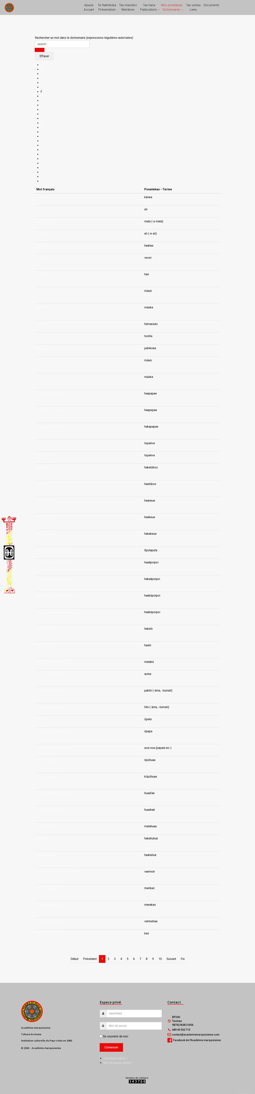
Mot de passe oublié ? (118, 1063)
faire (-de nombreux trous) (53, 550)
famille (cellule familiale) (52, 793)
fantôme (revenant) (48, 888)
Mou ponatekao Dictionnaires (172, 7)
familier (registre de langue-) (55, 748)
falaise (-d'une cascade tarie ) (55, 731)
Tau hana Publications (148, 7)
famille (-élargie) (47, 760)
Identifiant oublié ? (115, 1058)
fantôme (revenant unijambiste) (56, 871)
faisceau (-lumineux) (49, 690)
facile (40, 291)
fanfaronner (43, 838)
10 (160, 959)
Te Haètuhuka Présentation (107, 7)
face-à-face (44, 221)
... (145, 262)
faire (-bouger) (45, 500)
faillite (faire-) (45, 455)
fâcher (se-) (44, 245)
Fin (183, 959)
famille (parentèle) (48, 826)
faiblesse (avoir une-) (50, 393)
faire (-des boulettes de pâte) (55, 562)
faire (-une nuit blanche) (51, 662)
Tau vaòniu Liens (193, 7)
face (39, 209)
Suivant (171, 959)
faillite (40, 443)
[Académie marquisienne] (9, 7)
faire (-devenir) (46, 628)
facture (41, 324)
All (42, 65)
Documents (211, 5)
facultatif (42, 336)
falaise (40, 719)
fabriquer (42, 197)
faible (40, 360)
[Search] (39, 50)
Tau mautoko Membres (128, 7)
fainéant (41, 467)
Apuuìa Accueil (89, 7)
